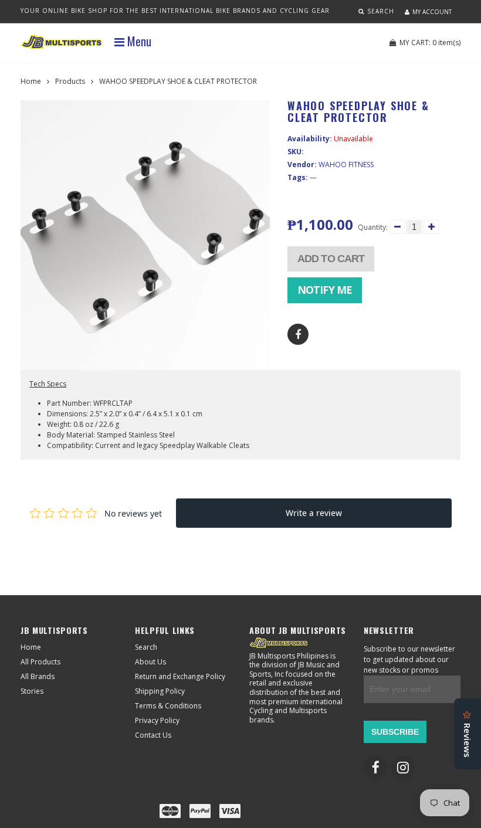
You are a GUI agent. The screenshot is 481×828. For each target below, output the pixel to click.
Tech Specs (47, 384)
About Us (150, 662)
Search (146, 647)
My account (432, 12)
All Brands (38, 676)
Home (31, 81)
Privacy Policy (157, 720)
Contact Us (153, 735)
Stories (32, 691)
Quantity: (373, 227)
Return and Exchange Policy (180, 676)
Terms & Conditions (168, 706)
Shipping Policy (160, 691)
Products (70, 81)
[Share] (298, 334)
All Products (40, 662)
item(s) (429, 42)
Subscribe (395, 732)
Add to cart (330, 258)
